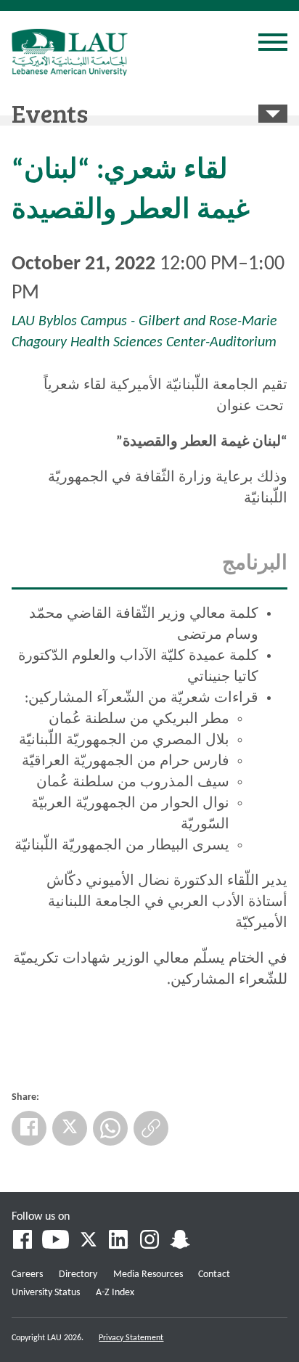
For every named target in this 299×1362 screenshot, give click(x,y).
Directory (78, 1274)
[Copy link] (151, 1128)
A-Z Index (115, 1292)
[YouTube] (55, 1241)
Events (50, 112)
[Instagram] (149, 1241)
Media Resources (148, 1274)
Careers (27, 1274)
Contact (214, 1274)
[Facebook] (29, 1128)
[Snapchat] (180, 1241)
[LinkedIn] (119, 1241)
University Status (46, 1292)
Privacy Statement (131, 1338)
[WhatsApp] (110, 1128)
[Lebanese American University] (70, 52)
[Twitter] (69, 1128)
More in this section (272, 114)
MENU (272, 44)
